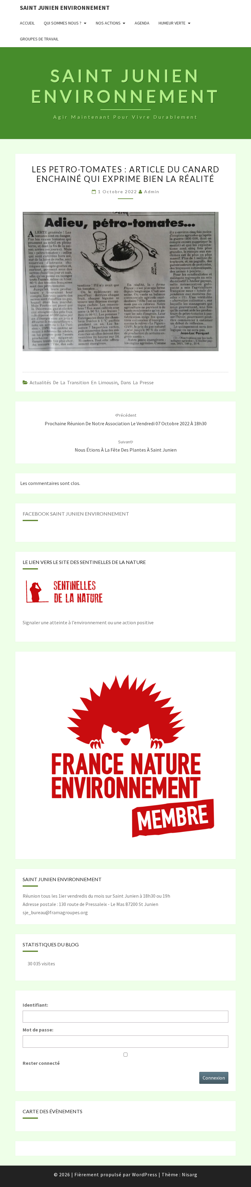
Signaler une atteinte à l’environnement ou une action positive (88, 622)
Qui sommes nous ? (62, 23)
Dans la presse (137, 382)
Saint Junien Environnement (65, 7)
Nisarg (189, 1174)
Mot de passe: (38, 1030)
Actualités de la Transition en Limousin (74, 382)
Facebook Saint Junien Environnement (76, 513)
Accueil (27, 23)
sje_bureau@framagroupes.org (55, 912)
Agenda (142, 23)
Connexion (214, 1078)
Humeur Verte (172, 23)
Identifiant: (35, 1005)
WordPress (144, 1174)
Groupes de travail (39, 39)
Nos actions (108, 23)
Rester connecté (41, 1063)
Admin (151, 191)
